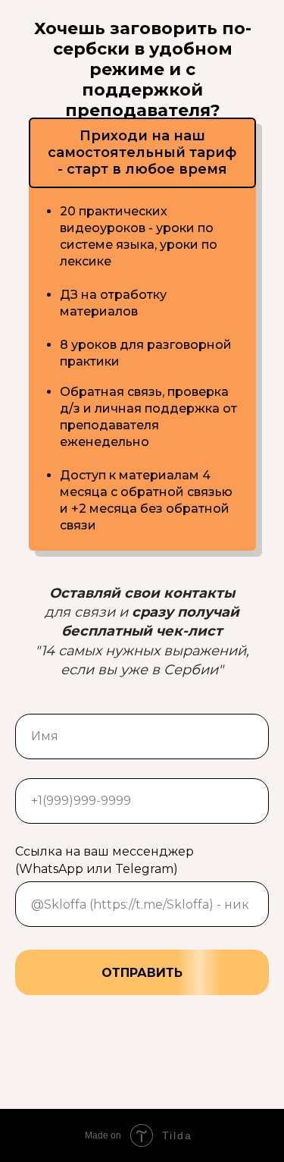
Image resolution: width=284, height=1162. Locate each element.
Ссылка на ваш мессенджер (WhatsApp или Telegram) (104, 860)
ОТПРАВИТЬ (142, 973)
